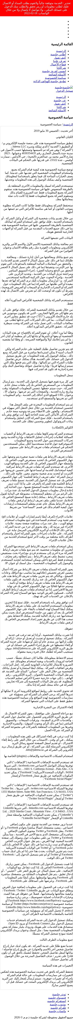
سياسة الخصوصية (55, 77)
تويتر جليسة (59, 994)
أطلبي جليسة (58, 54)
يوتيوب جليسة (58, 1004)
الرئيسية (61, 51)
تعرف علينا (59, 61)
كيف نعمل (60, 57)
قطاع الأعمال (58, 64)
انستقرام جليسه (56, 1001)
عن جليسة (60, 100)
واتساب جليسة (57, 1011)
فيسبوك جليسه (57, 997)
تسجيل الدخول (64, 90)
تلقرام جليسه (58, 1007)
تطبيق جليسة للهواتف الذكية (49, 81)
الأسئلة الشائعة (57, 74)
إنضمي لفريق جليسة (54, 71)
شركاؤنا (61, 67)
